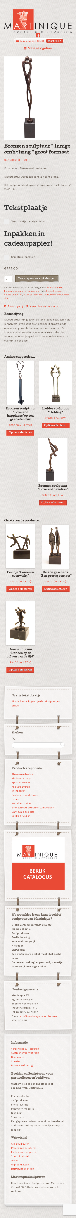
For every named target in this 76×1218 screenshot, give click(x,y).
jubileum (37, 294)
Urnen (15, 799)
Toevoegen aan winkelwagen (36, 279)
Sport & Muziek (20, 782)
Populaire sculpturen (24, 1148)
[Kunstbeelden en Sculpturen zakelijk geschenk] (38, 21)
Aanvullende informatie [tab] (44, 306)
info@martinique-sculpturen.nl (38, 1016)
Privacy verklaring (22, 1065)
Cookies (15, 1061)
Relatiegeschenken (22, 1168)
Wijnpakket (18, 791)
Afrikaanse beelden (22, 774)
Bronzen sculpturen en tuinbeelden (22, 291)
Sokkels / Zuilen (20, 815)
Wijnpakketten (20, 1164)
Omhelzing (55, 294)
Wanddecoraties (21, 803)
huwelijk (27, 294)
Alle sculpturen (20, 1143)
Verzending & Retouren (25, 1048)
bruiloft (18, 294)
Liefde (46, 294)
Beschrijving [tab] (15, 306)
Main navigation (40, 48)
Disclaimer (17, 1057)
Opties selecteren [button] (20, 433)
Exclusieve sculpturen (24, 795)
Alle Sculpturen (55, 287)
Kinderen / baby (20, 778)
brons (49, 291)
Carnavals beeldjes (22, 811)
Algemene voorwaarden (25, 1052)
